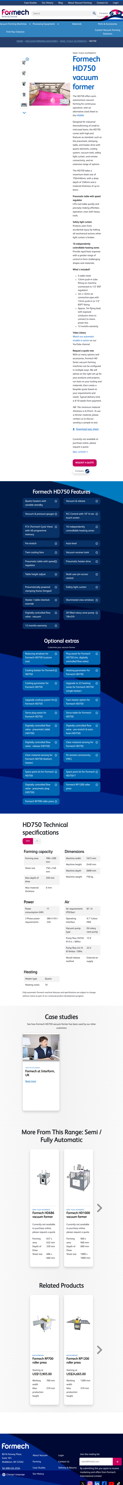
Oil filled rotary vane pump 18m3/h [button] (80, 615)
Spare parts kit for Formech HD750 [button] (39, 774)
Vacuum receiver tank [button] (77, 552)
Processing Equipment (44, 24)
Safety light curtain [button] (76, 587)
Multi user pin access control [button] (77, 576)
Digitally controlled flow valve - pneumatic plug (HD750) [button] (37, 789)
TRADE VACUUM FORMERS (32, 1068)
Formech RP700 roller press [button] (39, 801)
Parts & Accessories (107, 24)
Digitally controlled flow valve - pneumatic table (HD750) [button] (37, 729)
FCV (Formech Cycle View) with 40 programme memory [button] (39, 531)
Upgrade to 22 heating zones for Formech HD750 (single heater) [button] (80, 687)
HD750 (92, 41)
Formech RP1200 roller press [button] (78, 787)
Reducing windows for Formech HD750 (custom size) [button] (38, 658)
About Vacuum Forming (80, 3)
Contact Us (102, 3)
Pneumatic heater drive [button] (78, 561)
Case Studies (30, 3)
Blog (60, 3)
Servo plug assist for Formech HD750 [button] (35, 715)
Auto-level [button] (71, 543)
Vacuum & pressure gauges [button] (39, 514)
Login (116, 3)
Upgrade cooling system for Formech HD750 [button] (39, 702)
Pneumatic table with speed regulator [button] (40, 563)
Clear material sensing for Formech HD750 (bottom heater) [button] (39, 759)
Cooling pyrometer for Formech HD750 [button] (37, 685)
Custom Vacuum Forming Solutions (107, 32)
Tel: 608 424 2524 (11, 1468)
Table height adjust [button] (35, 574)
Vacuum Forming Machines (14, 24)
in (37, 841)
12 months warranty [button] (36, 625)
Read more (30, 1081)
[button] (24, 62)
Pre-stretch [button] (31, 543)
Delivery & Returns (67, 1468)
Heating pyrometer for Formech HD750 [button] (78, 672)
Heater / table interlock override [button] (37, 602)
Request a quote (84, 463)
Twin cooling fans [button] (34, 552)
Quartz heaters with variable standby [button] (35, 503)
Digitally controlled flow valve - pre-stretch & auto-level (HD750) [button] (80, 729)
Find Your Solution (15, 32)
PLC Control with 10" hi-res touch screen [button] (80, 516)
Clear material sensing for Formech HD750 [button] (79, 744)
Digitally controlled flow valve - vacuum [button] (37, 615)
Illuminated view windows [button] (80, 600)
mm (28, 841)
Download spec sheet (87, 429)
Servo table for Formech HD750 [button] (78, 715)
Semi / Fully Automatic (73, 41)
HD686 (80, 115)
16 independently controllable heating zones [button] (80, 529)
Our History (47, 3)
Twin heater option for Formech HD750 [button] (78, 702)
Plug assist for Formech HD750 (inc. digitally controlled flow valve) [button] (78, 658)
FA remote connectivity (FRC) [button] (78, 757)
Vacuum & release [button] (75, 501)
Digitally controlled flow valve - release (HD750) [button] (37, 744)
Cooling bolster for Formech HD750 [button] (39, 672)
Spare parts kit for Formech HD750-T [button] (80, 774)
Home (19, 41)
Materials (77, 24)
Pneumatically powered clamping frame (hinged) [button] (38, 589)
